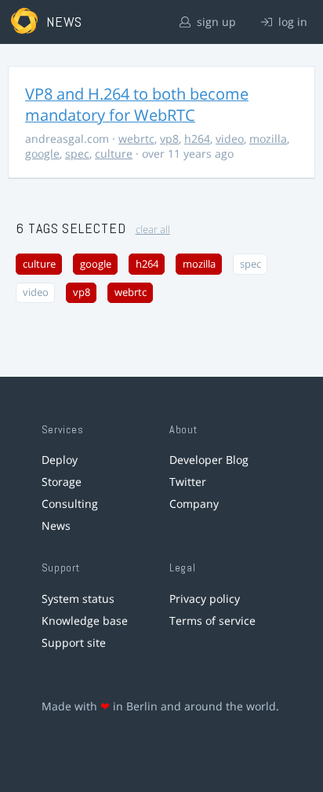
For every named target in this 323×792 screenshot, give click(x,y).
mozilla (268, 138)
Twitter (187, 481)
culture (113, 153)
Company (194, 503)
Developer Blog (209, 459)
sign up (215, 21)
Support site (74, 642)
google (42, 153)
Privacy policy (204, 598)
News (56, 525)
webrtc (136, 138)
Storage (62, 481)
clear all (153, 229)
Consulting (70, 503)
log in (291, 21)
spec (77, 153)
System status (78, 598)
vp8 (169, 138)
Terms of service (212, 620)
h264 (197, 138)
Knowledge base (85, 620)
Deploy (60, 459)
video (230, 138)
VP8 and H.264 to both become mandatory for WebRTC (137, 104)
